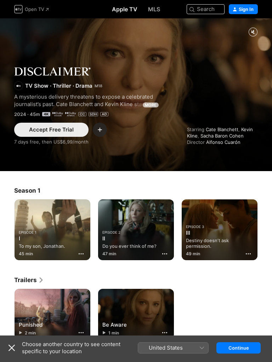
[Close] (11, 348)
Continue (238, 348)
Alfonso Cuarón (223, 142)
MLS (154, 9)
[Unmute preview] (253, 32)
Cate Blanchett (222, 129)
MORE (151, 105)
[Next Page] (265, 228)
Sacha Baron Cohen (222, 136)
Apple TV (124, 9)
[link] (29, 280)
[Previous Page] (7, 228)
